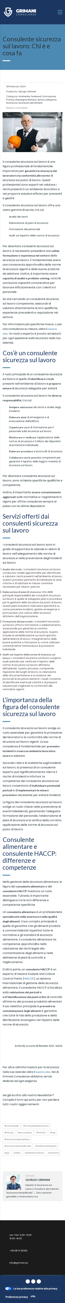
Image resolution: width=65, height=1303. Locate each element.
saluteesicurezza (34, 1152)
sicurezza (53, 1152)
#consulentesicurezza (36, 1125)
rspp (6, 1152)
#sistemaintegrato (46, 1146)
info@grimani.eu (19, 1262)
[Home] (20, 12)
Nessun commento (17, 107)
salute (17, 1152)
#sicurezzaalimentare (17, 1139)
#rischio (41, 1132)
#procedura (25, 1132)
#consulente (11, 1125)
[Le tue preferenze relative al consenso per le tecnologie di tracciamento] (17, 1297)
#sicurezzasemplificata (17, 1146)
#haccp (9, 1132)
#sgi (52, 1132)
